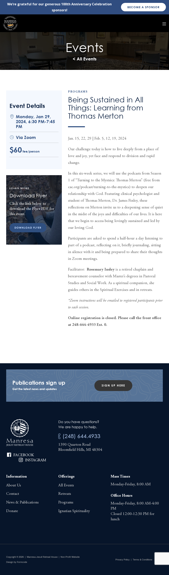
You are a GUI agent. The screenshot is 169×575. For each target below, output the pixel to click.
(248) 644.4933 (81, 436)
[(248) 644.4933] (59, 436)
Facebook (23, 455)
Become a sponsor (143, 7)
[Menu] (164, 23)
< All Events (84, 58)
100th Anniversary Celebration (86, 4)
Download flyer (27, 227)
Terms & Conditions (142, 559)
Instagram (35, 460)
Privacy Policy (122, 559)
